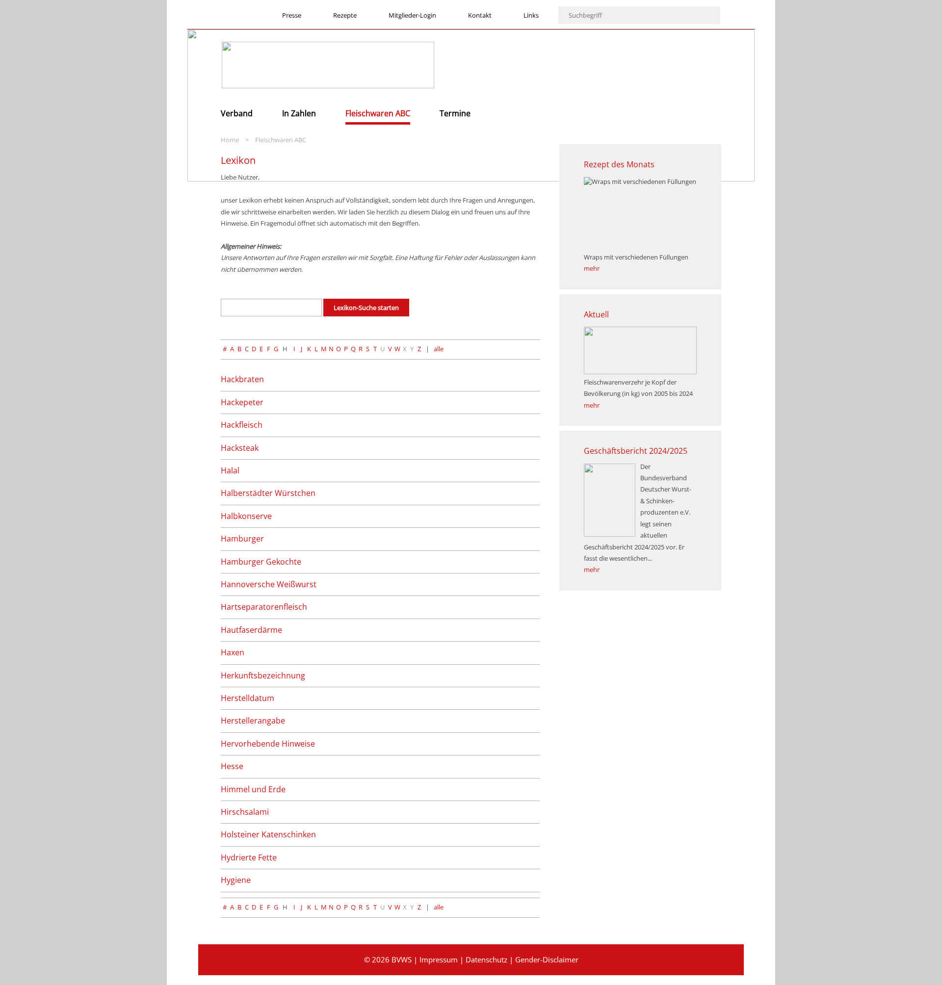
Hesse (232, 766)
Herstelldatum (247, 698)
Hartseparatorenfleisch (264, 606)
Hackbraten (242, 379)
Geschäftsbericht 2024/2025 (635, 450)
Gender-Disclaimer (546, 959)
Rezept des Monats (619, 164)
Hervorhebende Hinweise (268, 743)
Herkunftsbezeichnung (263, 675)
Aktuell (596, 314)
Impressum (438, 959)
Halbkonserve (246, 516)
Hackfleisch (241, 424)
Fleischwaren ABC (377, 113)
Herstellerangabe (253, 720)
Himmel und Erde (253, 789)
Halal (230, 470)
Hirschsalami (245, 811)
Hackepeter (242, 402)
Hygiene (236, 880)
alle (439, 348)
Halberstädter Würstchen (268, 493)
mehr (592, 268)
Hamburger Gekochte (261, 561)
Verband (237, 113)
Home (230, 139)
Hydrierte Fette (249, 857)
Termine (455, 113)
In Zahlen (299, 113)
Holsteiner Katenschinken (268, 834)
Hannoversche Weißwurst (268, 584)
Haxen (232, 652)
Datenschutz (486, 959)
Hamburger (242, 538)
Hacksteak (240, 447)
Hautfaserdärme (251, 629)
